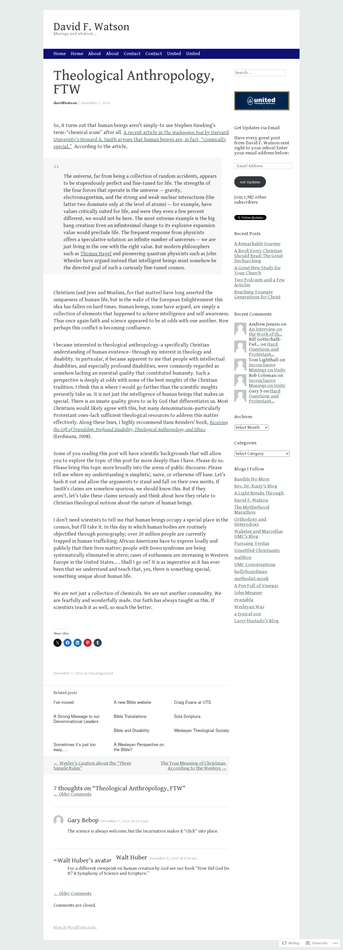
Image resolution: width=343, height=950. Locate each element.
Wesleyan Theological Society (201, 730)
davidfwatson (65, 103)
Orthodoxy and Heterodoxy (250, 521)
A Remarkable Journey (257, 244)
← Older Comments (72, 794)
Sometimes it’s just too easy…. (74, 746)
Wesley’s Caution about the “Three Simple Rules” (92, 765)
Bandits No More (251, 479)
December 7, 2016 (95, 103)
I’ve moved (63, 702)
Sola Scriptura (187, 716)
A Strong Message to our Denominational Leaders (76, 718)
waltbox (242, 557)
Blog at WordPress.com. (75, 927)
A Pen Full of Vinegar (256, 586)
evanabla (243, 600)
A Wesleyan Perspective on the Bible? (139, 746)
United (174, 54)
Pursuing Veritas (251, 543)
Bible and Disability (131, 730)
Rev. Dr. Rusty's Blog (255, 486)
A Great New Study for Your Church (257, 270)
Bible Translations (130, 716)
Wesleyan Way (249, 607)
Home (59, 54)
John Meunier (248, 593)
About (94, 54)
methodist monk (251, 579)
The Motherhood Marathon (251, 509)
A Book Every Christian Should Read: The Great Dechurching (258, 256)
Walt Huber (131, 857)
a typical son (247, 614)
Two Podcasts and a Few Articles (259, 282)
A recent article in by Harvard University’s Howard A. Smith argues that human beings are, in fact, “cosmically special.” (141, 140)
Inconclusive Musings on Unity (267, 367)
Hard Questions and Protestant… (264, 349)
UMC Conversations (254, 565)
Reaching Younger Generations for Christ (257, 294)
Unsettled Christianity (257, 550)
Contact (132, 54)
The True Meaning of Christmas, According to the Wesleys (194, 765)
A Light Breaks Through (259, 493)
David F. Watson (251, 500)
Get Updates (250, 182)
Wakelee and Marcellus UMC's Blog (258, 534)
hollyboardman (250, 572)
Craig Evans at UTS (192, 702)
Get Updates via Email (257, 128)
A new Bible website (132, 702)
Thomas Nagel (95, 254)
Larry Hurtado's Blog (256, 621)
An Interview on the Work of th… (265, 331)
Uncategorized (100, 673)
